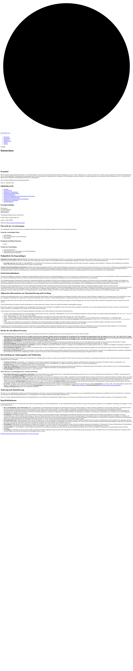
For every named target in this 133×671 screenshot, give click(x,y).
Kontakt (6, 143)
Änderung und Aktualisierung (11, 200)
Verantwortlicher (8, 190)
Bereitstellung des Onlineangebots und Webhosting (16, 199)
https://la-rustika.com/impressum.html (16, 222)
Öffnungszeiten (7, 141)
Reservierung (7, 138)
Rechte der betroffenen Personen (12, 197)
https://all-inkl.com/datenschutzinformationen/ (110, 385)
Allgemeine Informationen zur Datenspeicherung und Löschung (19, 196)
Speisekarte (6, 137)
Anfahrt (5, 142)
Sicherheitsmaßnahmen (9, 194)
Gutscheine (6, 139)
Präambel (6, 189)
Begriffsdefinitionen (8, 201)
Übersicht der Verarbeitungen (11, 192)
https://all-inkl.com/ (81, 385)
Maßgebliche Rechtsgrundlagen (11, 193)
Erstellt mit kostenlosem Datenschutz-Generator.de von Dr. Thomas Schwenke (20, 433)
